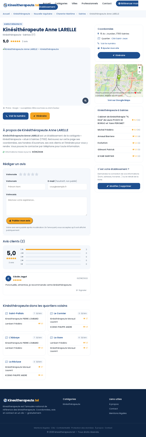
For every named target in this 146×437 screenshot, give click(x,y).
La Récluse (14, 361)
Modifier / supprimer (120, 186)
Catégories (61, 3)
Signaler (83, 290)
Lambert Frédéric (13, 323)
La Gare (58, 337)
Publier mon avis (21, 220)
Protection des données (82, 427)
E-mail (62, 181)
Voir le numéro (17, 115)
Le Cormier (59, 313)
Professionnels (90, 3)
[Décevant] (20, 175)
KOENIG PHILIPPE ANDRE (61, 327)
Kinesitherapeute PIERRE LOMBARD (21, 318)
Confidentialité (63, 427)
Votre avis (11, 194)
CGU (53, 427)
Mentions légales (118, 413)
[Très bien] (32, 175)
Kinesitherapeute (23, 5)
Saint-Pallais (16, 313)
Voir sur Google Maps (119, 100)
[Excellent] (36, 175)
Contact (107, 3)
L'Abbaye (14, 337)
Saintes (82, 14)
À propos (114, 404)
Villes (74, 3)
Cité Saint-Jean (119, 38)
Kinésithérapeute (22, 14)
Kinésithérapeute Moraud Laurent (62, 320)
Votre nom (11, 181)
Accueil (47, 3)
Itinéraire (41, 115)
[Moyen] (24, 175)
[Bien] (28, 175)
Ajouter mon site (110, 48)
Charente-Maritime (65, 14)
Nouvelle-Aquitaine (43, 14)
